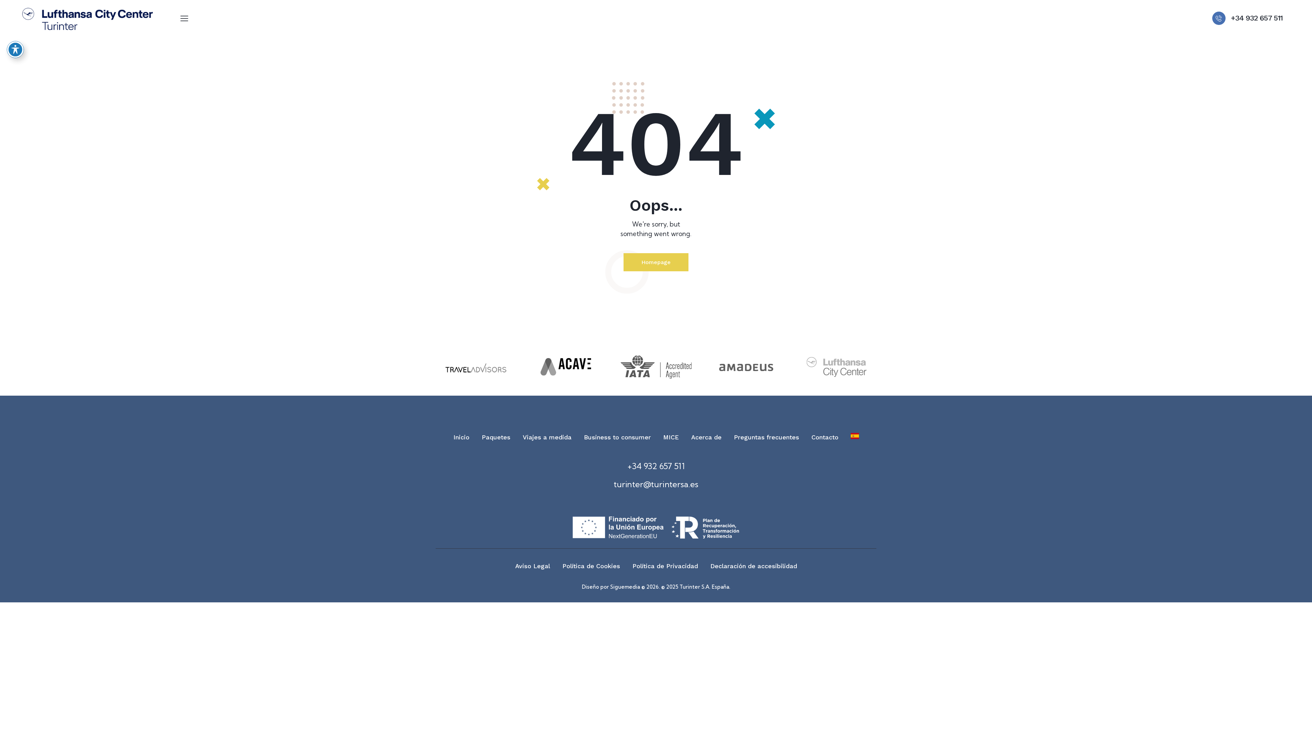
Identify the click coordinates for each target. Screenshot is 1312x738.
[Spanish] (855, 437)
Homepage (656, 262)
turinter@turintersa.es (656, 484)
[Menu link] (184, 18)
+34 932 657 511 (655, 466)
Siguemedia (625, 587)
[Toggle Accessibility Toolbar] (15, 49)
